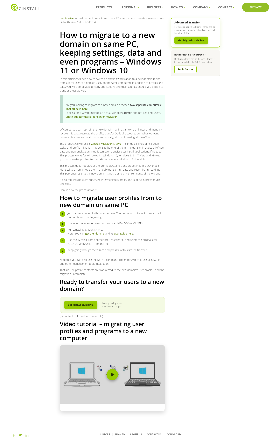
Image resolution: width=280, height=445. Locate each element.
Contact (225, 7)
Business (154, 7)
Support (104, 434)
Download (174, 434)
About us (136, 434)
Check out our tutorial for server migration (92, 116)
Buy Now (256, 7)
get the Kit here (94, 233)
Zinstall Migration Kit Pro (106, 143)
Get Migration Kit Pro (81, 304)
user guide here (123, 233)
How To (177, 7)
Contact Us (154, 434)
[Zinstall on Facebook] (14, 435)
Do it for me (185, 69)
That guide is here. (77, 109)
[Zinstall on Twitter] (20, 435)
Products (104, 7)
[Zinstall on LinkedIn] (27, 435)
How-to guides (67, 18)
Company (200, 7)
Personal (129, 7)
